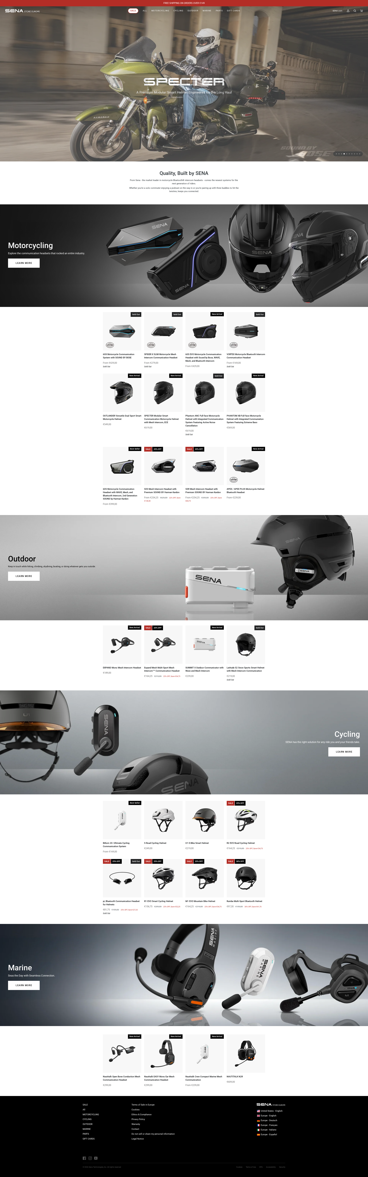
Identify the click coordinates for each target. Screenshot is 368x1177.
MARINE (87, 1129)
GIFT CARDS (89, 1139)
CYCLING (87, 1119)
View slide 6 (349, 153)
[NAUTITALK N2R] (246, 1053)
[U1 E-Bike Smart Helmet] (204, 820)
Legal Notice (138, 1139)
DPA (261, 1167)
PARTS (86, 1134)
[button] (160, 10)
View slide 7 (351, 153)
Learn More (24, 263)
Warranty (136, 1124)
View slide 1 (336, 153)
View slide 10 (359, 153)
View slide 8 (354, 153)
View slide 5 (346, 153)
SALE (85, 1104)
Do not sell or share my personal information (153, 1134)
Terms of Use (251, 1167)
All (84, 1109)
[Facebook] (84, 1158)
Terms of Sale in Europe (143, 1104)
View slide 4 (344, 153)
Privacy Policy (138, 1119)
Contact (135, 1129)
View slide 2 (339, 153)
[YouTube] (96, 1158)
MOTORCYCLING (91, 1114)
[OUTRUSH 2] (184, 83)
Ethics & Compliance (142, 1114)
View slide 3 (341, 153)
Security (282, 1167)
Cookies (136, 1109)
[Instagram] (90, 1158)
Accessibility (271, 1167)
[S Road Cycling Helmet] (163, 820)
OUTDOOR (87, 1124)
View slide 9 (357, 153)
